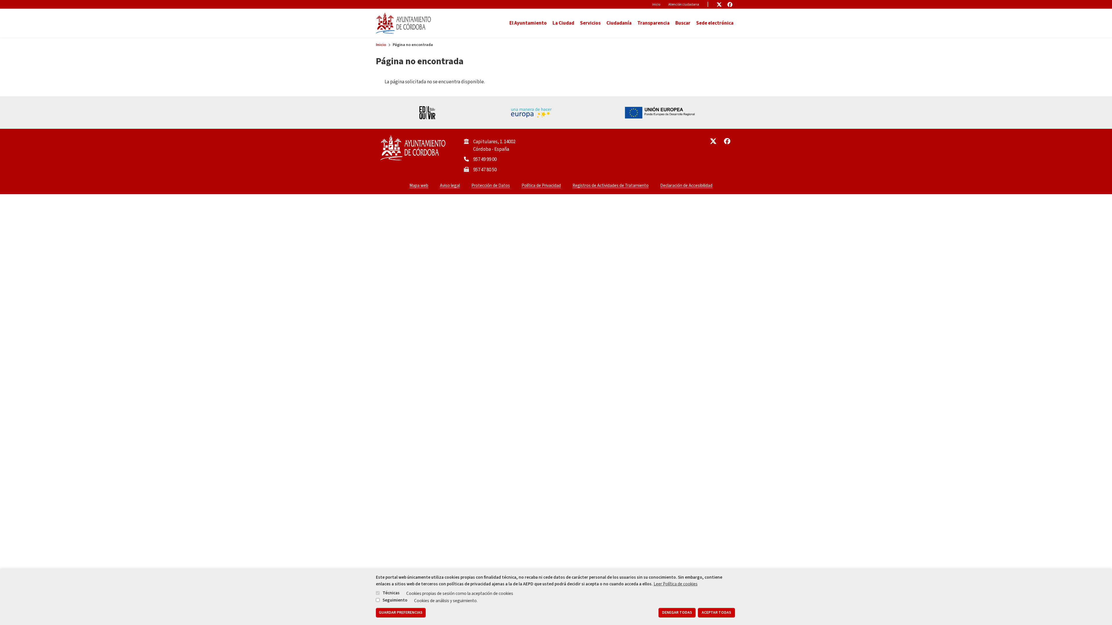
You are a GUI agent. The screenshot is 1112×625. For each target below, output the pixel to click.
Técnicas (391, 593)
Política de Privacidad (541, 185)
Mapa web (418, 185)
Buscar (682, 23)
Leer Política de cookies (676, 584)
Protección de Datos (490, 185)
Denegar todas (677, 613)
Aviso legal (450, 185)
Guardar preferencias (401, 613)
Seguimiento (395, 600)
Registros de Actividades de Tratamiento (611, 185)
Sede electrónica (715, 23)
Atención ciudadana (683, 4)
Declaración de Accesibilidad (686, 185)
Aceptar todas (716, 613)
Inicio (656, 4)
